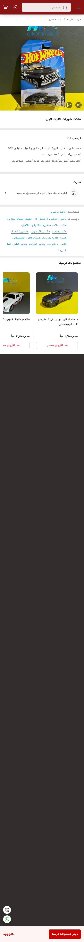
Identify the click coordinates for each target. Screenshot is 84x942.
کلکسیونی (18, 238)
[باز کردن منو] (78, 7)
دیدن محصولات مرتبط (65, 934)
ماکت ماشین (55, 19)
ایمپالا (29, 219)
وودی (42, 244)
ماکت (64, 225)
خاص (64, 244)
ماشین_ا (52, 219)
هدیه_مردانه (50, 238)
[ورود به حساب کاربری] (16, 7)
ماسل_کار (39, 219)
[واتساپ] (7, 919)
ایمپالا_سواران (15, 219)
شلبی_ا (62, 250)
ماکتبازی (36, 225)
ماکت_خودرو (59, 231)
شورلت (52, 244)
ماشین (63, 219)
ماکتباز (25, 225)
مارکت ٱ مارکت (74, 19)
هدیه (63, 238)
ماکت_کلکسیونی (40, 231)
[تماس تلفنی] (7, 910)
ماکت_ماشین (50, 225)
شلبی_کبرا (13, 244)
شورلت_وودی (29, 244)
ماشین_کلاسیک (20, 231)
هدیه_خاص (34, 238)
